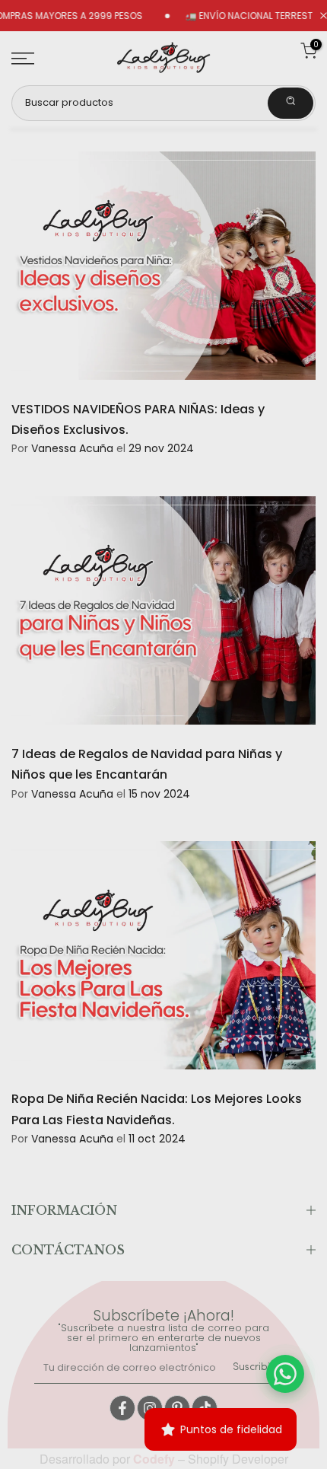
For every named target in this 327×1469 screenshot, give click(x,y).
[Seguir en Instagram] (150, 1408)
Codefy (155, 1458)
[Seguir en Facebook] (122, 1408)
